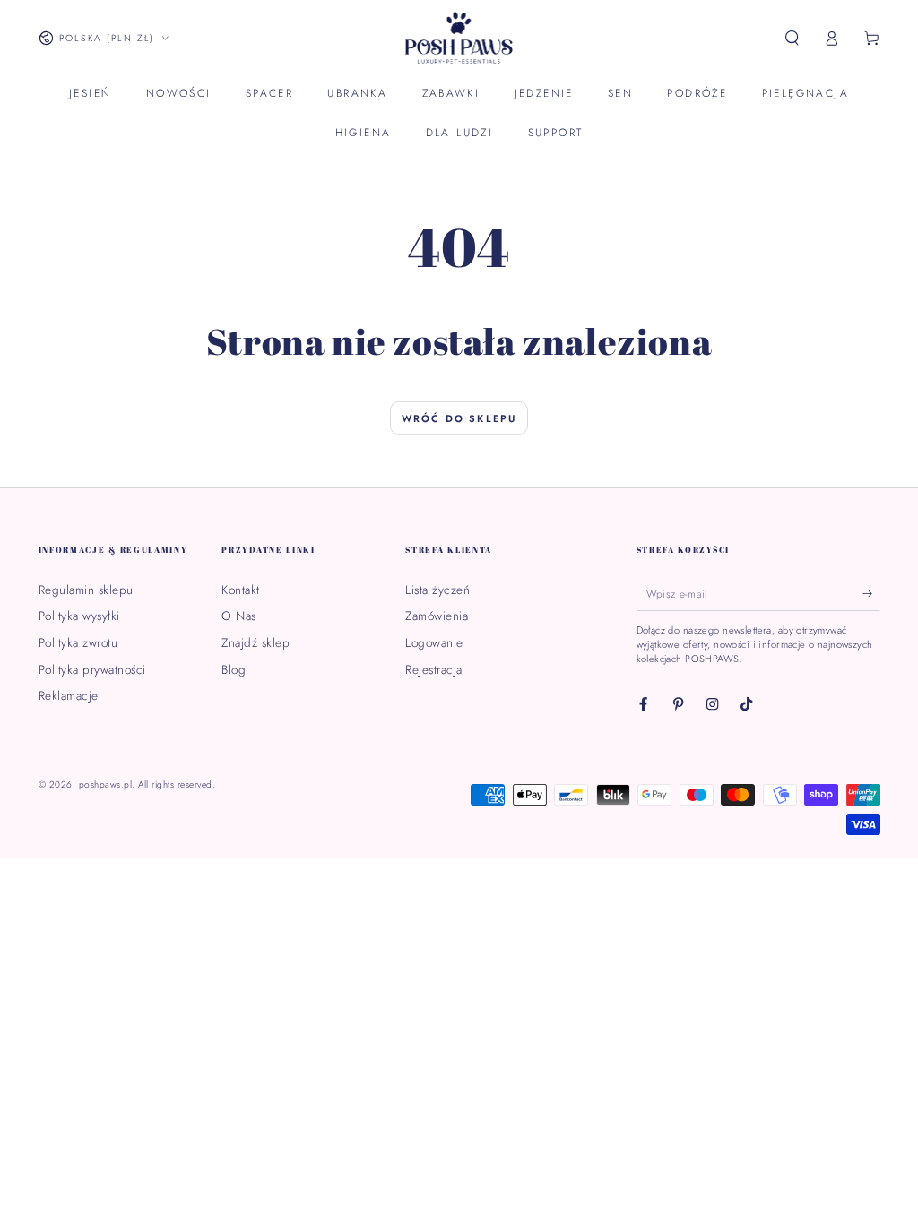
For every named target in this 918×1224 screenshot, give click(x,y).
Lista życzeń (437, 590)
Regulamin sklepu (86, 590)
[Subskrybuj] (871, 593)
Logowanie (434, 642)
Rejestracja (434, 669)
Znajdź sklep (255, 642)
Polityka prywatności (92, 669)
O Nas (238, 616)
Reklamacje (69, 695)
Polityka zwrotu (78, 642)
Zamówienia (436, 616)
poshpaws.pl (106, 784)
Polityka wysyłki (79, 616)
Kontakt (240, 590)
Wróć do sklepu (459, 418)
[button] (792, 38)
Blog (233, 669)
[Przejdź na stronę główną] (459, 38)
